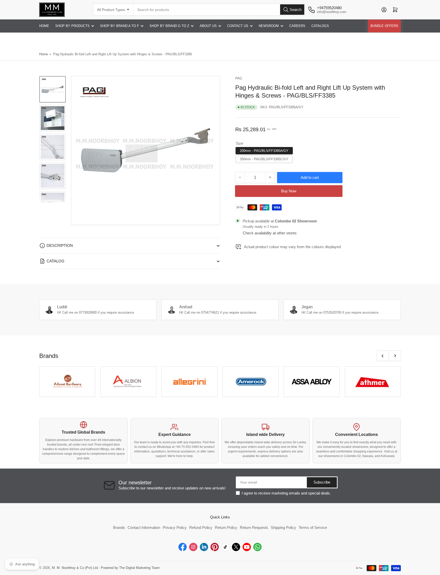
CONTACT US (237, 26)
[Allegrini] (189, 381)
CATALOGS (320, 26)
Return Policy (226, 527)
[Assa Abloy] (311, 381)
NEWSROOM (269, 26)
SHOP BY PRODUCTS (72, 26)
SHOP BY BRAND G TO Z (169, 26)
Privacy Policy (175, 527)
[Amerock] (250, 381)
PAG (238, 78)
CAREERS (297, 26)
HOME (44, 26)
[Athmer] (372, 381)
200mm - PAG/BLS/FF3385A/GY (264, 151)
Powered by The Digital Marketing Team (130, 568)
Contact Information (144, 527)
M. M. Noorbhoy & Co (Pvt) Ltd (75, 568)
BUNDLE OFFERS (384, 26)
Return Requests (254, 527)
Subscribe (321, 482)
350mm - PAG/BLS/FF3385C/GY (264, 159)
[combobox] (219, 10)
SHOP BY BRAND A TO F (119, 26)
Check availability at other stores (270, 233)
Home (43, 54)
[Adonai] (67, 381)
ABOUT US (208, 26)
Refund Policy (200, 527)
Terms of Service (313, 527)
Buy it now (288, 191)
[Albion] (128, 381)
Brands (119, 527)
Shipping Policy (283, 527)
